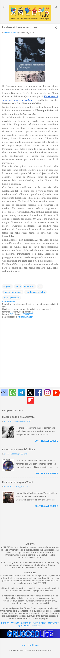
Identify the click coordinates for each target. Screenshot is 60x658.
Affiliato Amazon (25, 317)
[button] (56, 28)
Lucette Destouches (12, 292)
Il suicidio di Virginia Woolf (17, 482)
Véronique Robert (11, 297)
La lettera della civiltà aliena (18, 449)
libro (40, 286)
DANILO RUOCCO (23, 623)
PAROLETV (37, 625)
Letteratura (29, 286)
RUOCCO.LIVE (7, 623)
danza (18, 286)
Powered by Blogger (30, 645)
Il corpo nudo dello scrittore (18, 416)
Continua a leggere (46, 441)
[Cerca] (56, 7)
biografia (7, 286)
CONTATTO (28, 314)
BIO (11, 314)
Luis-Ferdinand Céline (35, 292)
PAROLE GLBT (39, 623)
